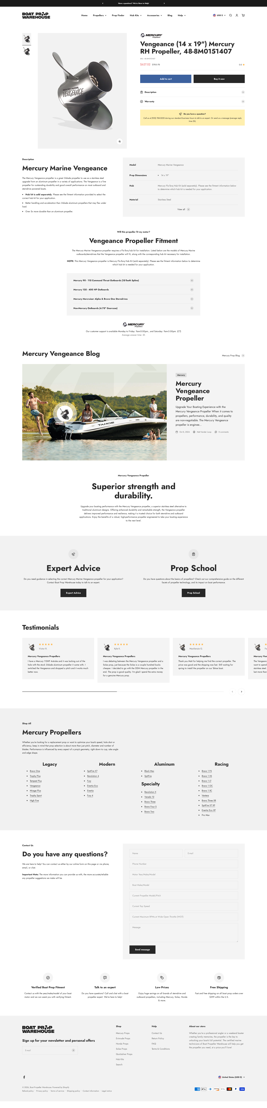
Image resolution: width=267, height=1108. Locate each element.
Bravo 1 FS (207, 771)
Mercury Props (122, 1033)
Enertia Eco (92, 785)
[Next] (164, 3)
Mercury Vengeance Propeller (193, 391)
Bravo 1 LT (206, 780)
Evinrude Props (123, 1038)
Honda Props (122, 1043)
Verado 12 (149, 796)
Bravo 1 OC (207, 785)
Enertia (90, 790)
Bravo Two (149, 811)
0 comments (224, 432)
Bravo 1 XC (207, 790)
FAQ (154, 1043)
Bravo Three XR (209, 800)
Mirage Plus (35, 790)
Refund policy (28, 1091)
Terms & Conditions (161, 1048)
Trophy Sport (36, 795)
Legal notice (107, 1091)
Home (84, 15)
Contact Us (157, 1033)
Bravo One (35, 771)
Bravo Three (149, 801)
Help (180, 15)
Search (119, 1064)
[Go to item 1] (26, 39)
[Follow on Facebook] (24, 1077)
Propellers (98, 15)
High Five (34, 800)
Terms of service (57, 1091)
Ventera (205, 795)
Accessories (153, 15)
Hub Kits (134, 15)
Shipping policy (73, 1091)
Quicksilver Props (124, 1054)
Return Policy (158, 1038)
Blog (170, 15)
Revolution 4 (93, 776)
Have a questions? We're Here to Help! (133, 3)
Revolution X (150, 792)
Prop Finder (118, 15)
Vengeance (35, 785)
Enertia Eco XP (209, 810)
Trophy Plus (35, 776)
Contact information (91, 1091)
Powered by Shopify (60, 1087)
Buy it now (219, 79)
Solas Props (121, 1048)
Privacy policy (42, 1091)
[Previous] (102, 3)
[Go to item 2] (26, 51)
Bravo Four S (150, 806)
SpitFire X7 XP (208, 805)
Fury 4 (90, 795)
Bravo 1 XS (207, 776)
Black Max (149, 771)
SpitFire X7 (92, 771)
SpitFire (148, 776)
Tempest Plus (36, 780)
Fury (89, 780)
